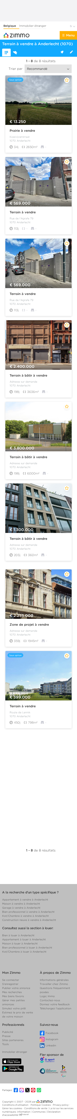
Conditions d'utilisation (15, 1104)
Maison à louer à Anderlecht (20, 943)
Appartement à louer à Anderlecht (24, 939)
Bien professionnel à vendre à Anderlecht (28, 911)
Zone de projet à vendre (29, 625)
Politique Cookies (41, 1104)
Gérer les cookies (12, 1108)
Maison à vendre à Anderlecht (21, 903)
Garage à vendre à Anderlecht (21, 907)
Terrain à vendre (23, 212)
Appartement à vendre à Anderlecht (25, 899)
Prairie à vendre (22, 131)
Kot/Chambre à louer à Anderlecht (24, 951)
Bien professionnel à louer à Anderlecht (27, 947)
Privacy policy (61, 1104)
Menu (70, 35)
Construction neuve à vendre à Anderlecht (29, 920)
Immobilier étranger (32, 25)
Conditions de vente (36, 1108)
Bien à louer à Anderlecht (18, 935)
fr (71, 26)
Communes (39, 1111)
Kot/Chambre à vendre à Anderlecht (25, 915)
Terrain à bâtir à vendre (28, 375)
